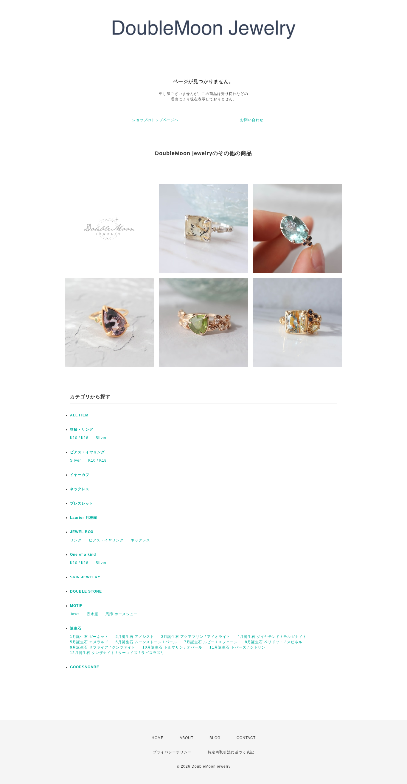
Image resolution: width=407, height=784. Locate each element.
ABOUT (186, 738)
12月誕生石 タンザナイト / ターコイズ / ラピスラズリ (117, 653)
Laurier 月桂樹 (83, 518)
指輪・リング (81, 429)
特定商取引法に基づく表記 (231, 752)
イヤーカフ (79, 475)
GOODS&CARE (84, 667)
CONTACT (246, 738)
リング (76, 540)
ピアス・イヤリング (87, 452)
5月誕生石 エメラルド (89, 642)
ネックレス (79, 489)
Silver (101, 438)
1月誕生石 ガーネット (89, 637)
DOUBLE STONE (86, 591)
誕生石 (76, 628)
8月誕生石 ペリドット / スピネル (273, 642)
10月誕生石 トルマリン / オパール (172, 647)
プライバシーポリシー (172, 752)
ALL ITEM (79, 415)
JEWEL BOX (82, 532)
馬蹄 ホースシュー (121, 614)
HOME (158, 738)
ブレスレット (81, 503)
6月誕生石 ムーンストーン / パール (146, 642)
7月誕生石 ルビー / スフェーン (211, 642)
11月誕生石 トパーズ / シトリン (237, 647)
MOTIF (76, 606)
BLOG (214, 738)
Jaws (75, 614)
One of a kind (83, 554)
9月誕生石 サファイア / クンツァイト (102, 647)
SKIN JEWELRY (85, 577)
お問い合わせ (251, 120)
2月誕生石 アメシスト (135, 637)
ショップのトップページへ (155, 120)
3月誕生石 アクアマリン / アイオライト (195, 637)
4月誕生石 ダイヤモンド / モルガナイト (272, 637)
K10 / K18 (79, 438)
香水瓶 (92, 614)
